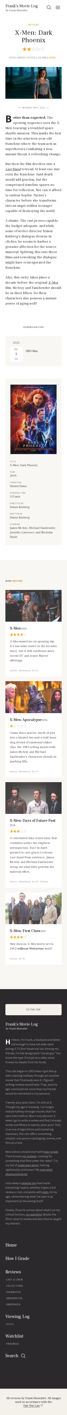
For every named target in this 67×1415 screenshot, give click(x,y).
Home (11, 1245)
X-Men (18, 628)
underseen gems (28, 1165)
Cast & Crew (14, 1279)
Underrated (14, 1298)
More (14, 581)
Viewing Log (17, 1316)
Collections (14, 1285)
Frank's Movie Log (21, 6)
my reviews (29, 1156)
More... (53, 57)
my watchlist (34, 1214)
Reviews (33, 24)
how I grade (50, 1152)
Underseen (13, 1304)
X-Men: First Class (28, 931)
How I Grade (17, 1258)
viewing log (28, 1183)
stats (45, 1192)
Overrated (13, 1292)
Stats (10, 1324)
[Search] (49, 7)
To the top (33, 1009)
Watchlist (14, 1336)
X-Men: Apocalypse (29, 720)
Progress (12, 1343)
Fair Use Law (31, 1406)
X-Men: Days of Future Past (32, 822)
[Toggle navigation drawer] (58, 7)
